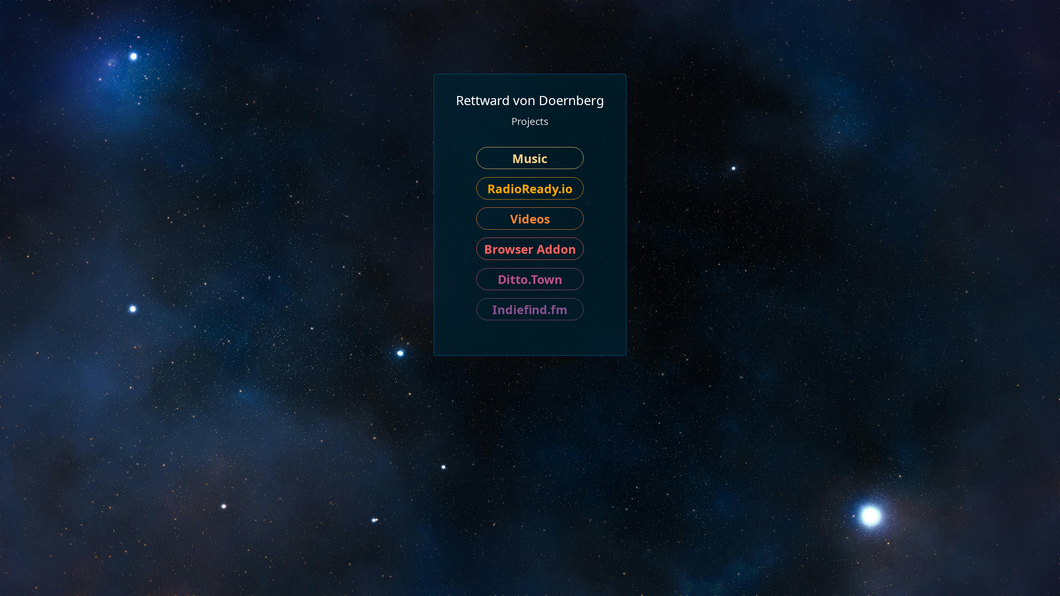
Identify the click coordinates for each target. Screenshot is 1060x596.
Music (530, 158)
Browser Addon (530, 248)
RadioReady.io (530, 188)
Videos (530, 218)
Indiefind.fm (530, 309)
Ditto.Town (530, 279)
